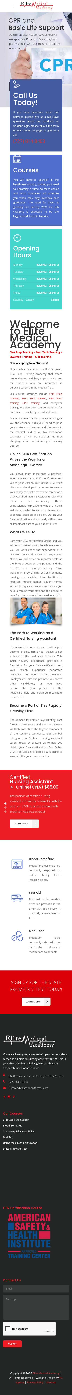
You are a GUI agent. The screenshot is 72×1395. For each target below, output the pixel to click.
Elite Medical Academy (46, 1373)
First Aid (7, 1137)
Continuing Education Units (18, 1131)
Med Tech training (34, 398)
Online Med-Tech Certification (20, 1143)
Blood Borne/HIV (12, 1125)
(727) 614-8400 (29, 141)
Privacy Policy (35, 1382)
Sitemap (51, 1382)
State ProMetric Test (15, 1148)
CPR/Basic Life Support (16, 1119)
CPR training (31, 403)
